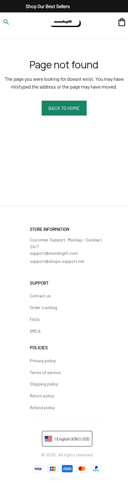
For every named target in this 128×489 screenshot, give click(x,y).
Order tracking (43, 307)
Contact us (40, 295)
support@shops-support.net (57, 261)
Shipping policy (44, 383)
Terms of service (45, 372)
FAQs (35, 319)
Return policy (42, 395)
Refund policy (42, 407)
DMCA (35, 331)
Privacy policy (43, 360)
